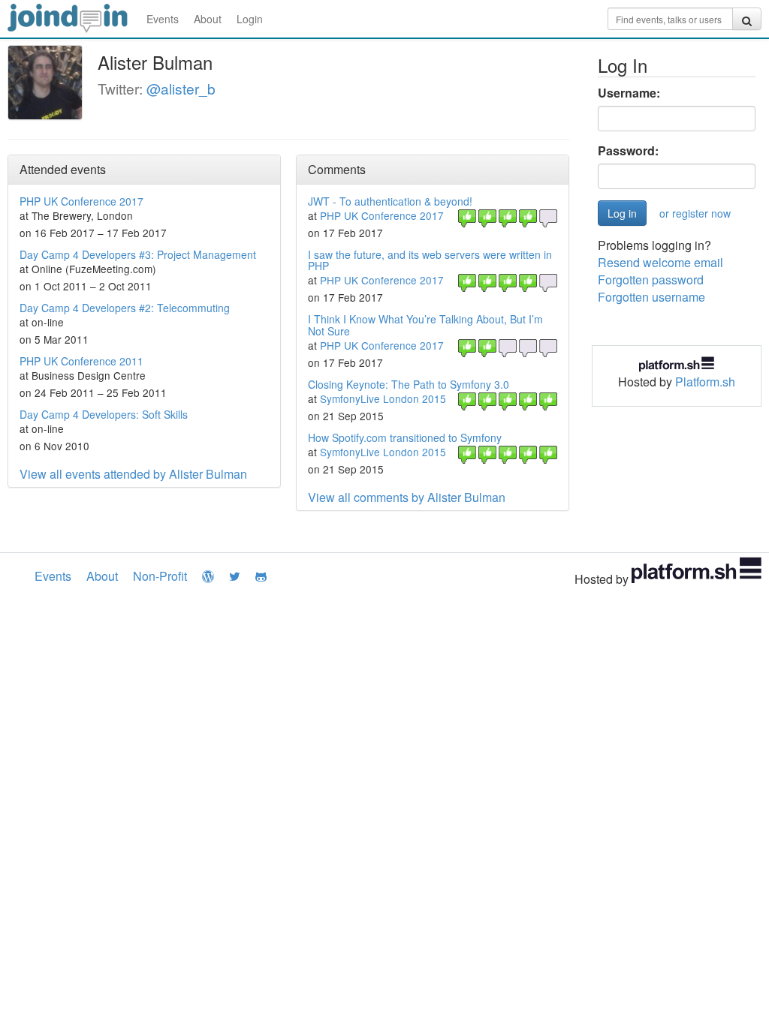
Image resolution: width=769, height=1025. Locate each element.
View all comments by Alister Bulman (406, 497)
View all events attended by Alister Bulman (133, 473)
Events (162, 18)
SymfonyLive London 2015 (383, 398)
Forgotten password (651, 279)
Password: (628, 151)
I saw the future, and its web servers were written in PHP (430, 260)
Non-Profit (160, 576)
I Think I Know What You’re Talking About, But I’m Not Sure (425, 324)
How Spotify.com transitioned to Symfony (405, 437)
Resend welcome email (660, 262)
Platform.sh (705, 381)
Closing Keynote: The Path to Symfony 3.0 (408, 384)
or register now (695, 213)
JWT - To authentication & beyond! (390, 201)
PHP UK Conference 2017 (81, 201)
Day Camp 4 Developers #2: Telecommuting (125, 307)
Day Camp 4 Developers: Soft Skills (104, 414)
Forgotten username (651, 296)
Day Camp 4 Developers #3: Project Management (138, 254)
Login (250, 18)
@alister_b (181, 88)
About (208, 18)
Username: (629, 93)
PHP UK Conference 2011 (81, 360)
